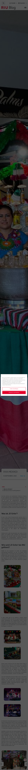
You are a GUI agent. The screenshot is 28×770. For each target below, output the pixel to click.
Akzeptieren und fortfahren (14, 392)
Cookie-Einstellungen (14, 388)
